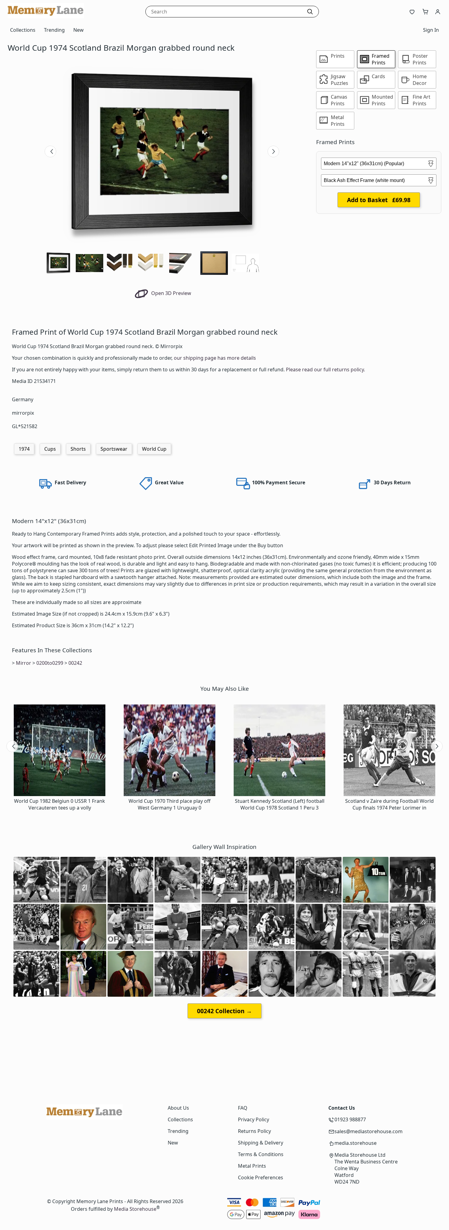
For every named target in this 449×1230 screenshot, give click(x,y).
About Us (178, 1107)
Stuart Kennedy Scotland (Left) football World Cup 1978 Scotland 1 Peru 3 (279, 804)
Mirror (23, 663)
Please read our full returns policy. (325, 369)
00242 (75, 663)
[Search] (310, 11)
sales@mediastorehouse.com (368, 1131)
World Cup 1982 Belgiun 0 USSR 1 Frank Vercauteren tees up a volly (59, 804)
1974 (24, 449)
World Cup (154, 449)
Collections (22, 30)
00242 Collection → (224, 1011)
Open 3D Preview (170, 293)
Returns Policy (254, 1131)
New (78, 30)
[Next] (273, 151)
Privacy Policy (253, 1119)
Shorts (78, 449)
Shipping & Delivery (260, 1142)
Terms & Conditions (260, 1154)
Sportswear (113, 449)
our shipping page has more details (215, 358)
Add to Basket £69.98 (379, 200)
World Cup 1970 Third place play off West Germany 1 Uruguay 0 (169, 804)
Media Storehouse (135, 1209)
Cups (50, 449)
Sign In (431, 30)
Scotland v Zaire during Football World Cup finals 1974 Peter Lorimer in (389, 804)
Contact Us (341, 1107)
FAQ (242, 1107)
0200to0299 (49, 663)
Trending (54, 30)
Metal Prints (252, 1166)
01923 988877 (350, 1119)
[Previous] (50, 151)
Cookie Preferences (260, 1177)
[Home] (46, 16)
